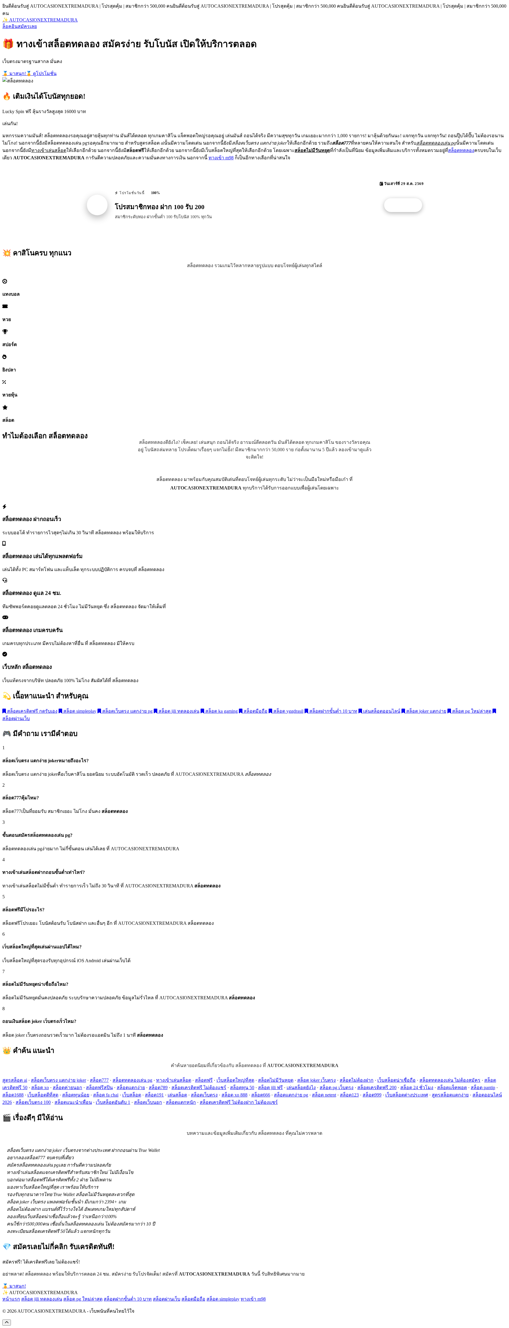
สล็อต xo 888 (234, 1094)
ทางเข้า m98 (221, 157)
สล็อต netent (324, 1094)
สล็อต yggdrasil (287, 711)
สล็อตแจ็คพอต (452, 1087)
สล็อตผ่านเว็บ (166, 1298)
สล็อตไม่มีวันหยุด (275, 1080)
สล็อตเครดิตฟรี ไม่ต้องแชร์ (198, 1087)
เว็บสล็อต (131, 1094)
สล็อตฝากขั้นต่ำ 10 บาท (332, 711)
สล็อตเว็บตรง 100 (33, 1102)
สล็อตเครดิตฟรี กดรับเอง (31, 711)
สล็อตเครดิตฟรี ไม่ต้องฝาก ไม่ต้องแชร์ (239, 1102)
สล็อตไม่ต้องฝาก (357, 1080)
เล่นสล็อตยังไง (301, 1087)
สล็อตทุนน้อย (75, 1094)
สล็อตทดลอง (461, 150)
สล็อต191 (154, 1094)
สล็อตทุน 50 (242, 1087)
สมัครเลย (27, 26)
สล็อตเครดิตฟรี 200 (376, 1087)
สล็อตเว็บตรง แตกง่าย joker (58, 1080)
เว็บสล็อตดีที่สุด (42, 1094)
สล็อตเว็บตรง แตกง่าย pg (127, 711)
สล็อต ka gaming (221, 711)
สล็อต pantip (483, 1087)
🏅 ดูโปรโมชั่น (41, 73)
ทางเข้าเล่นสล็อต (173, 1080)
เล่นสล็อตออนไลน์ (381, 711)
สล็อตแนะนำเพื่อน (73, 1102)
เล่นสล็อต (177, 1094)
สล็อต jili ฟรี (270, 1087)
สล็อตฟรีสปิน (99, 1087)
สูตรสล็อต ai (14, 1080)
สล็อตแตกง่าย (131, 1087)
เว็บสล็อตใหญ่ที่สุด (235, 1080)
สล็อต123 (349, 1094)
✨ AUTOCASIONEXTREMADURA (40, 19)
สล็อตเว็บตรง (204, 1094)
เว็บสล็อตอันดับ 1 (113, 1102)
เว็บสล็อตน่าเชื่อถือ (396, 1080)
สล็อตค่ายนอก (67, 1087)
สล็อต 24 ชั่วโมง (416, 1087)
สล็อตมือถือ (254, 711)
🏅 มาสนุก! (14, 73)
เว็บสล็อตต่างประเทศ (406, 1094)
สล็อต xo (40, 1087)
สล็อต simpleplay (79, 711)
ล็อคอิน (10, 26)
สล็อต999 (372, 1094)
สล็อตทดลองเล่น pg (132, 1080)
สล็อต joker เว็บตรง (316, 1080)
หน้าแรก (11, 1298)
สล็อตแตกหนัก (181, 1102)
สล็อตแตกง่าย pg (291, 1094)
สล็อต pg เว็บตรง (336, 1087)
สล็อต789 (158, 1087)
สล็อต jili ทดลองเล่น (178, 711)
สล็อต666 (260, 1094)
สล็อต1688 (13, 1094)
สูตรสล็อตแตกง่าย (450, 1094)
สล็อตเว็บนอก (148, 1102)
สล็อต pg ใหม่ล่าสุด (471, 711)
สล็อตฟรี (204, 1080)
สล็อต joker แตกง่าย (425, 711)
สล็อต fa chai (105, 1094)
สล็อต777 (99, 1080)
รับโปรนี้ (406, 205)
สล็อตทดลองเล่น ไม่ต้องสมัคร (449, 1080)
